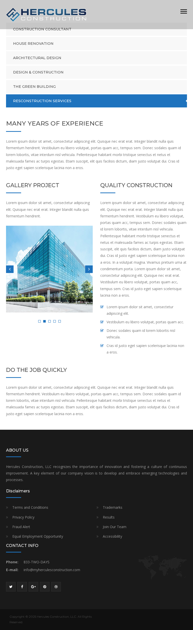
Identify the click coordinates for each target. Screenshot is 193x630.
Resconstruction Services (42, 101)
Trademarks (112, 507)
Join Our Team (114, 526)
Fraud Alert (21, 526)
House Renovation (33, 43)
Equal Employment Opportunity (37, 536)
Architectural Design (37, 58)
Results (109, 517)
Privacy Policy (23, 517)
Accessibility (112, 536)
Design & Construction (38, 72)
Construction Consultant (42, 29)
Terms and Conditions (30, 507)
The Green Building (34, 86)
